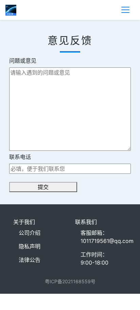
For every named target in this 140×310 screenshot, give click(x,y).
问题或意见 (22, 60)
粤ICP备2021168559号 (70, 281)
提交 (43, 187)
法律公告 (29, 259)
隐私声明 (29, 246)
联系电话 (20, 156)
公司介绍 (29, 232)
